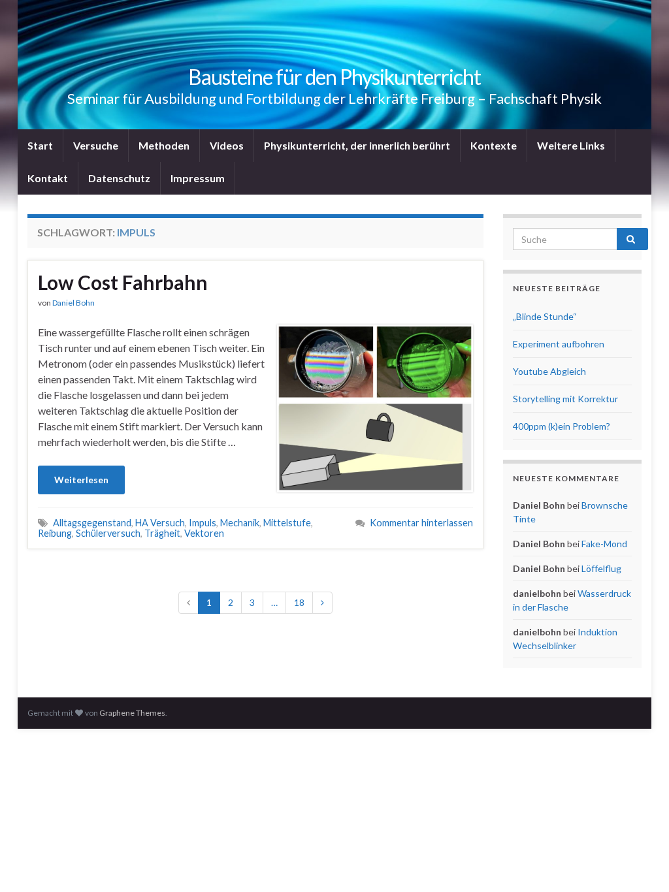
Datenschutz (119, 178)
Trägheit (162, 533)
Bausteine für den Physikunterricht (334, 76)
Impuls (202, 522)
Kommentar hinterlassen (421, 522)
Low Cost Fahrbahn (123, 282)
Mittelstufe (287, 522)
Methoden (164, 145)
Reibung (55, 533)
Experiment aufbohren (558, 343)
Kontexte (493, 145)
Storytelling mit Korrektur (565, 398)
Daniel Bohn (73, 303)
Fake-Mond (604, 543)
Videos (227, 145)
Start (40, 145)
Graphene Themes (132, 713)
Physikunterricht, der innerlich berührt (357, 145)
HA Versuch (160, 522)
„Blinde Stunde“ (545, 316)
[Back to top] (639, 862)
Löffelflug (601, 568)
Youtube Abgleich (549, 371)
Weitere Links (571, 145)
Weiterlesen (81, 479)
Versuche (95, 145)
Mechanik (239, 522)
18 (299, 602)
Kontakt (47, 178)
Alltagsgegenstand (92, 522)
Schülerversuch (108, 533)
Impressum (198, 178)
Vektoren (204, 533)
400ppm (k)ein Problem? (561, 426)
